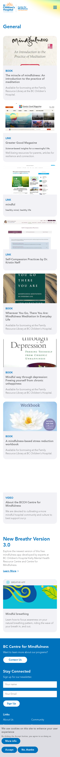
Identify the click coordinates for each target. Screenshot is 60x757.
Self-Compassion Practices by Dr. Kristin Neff (27, 261)
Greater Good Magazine (21, 142)
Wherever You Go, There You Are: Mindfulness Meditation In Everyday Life (29, 316)
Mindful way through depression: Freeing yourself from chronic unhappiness (27, 380)
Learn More (9, 571)
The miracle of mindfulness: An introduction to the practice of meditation (25, 79)
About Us (8, 720)
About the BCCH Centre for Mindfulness (23, 504)
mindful (10, 204)
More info (11, 740)
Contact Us (15, 659)
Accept (9, 749)
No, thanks (28, 749)
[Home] (15, 7)
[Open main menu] (55, 7)
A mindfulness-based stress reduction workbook (29, 443)
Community (37, 720)
